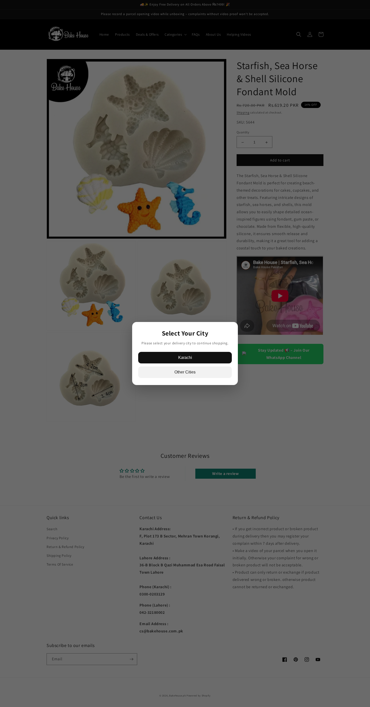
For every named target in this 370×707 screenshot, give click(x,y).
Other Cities (185, 372)
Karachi (185, 357)
